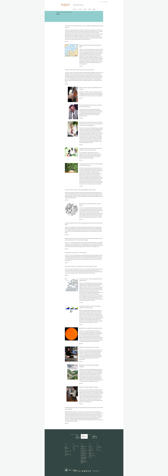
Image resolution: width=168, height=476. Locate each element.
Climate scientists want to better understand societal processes (79, 69)
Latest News (62, 12)
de (101, 1)
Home (57, 12)
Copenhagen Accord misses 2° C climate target (75, 252)
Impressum (93, 470)
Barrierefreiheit (95, 471)
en (100, 1)
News (59, 12)
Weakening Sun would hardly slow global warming (90, 328)
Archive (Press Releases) (67, 12)
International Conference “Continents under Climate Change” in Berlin (81, 266)
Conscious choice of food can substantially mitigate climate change (80, 189)
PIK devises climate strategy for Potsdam (88, 387)
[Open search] (106, 1)
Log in (104, 1)
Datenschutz (98, 470)
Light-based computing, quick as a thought (89, 347)
